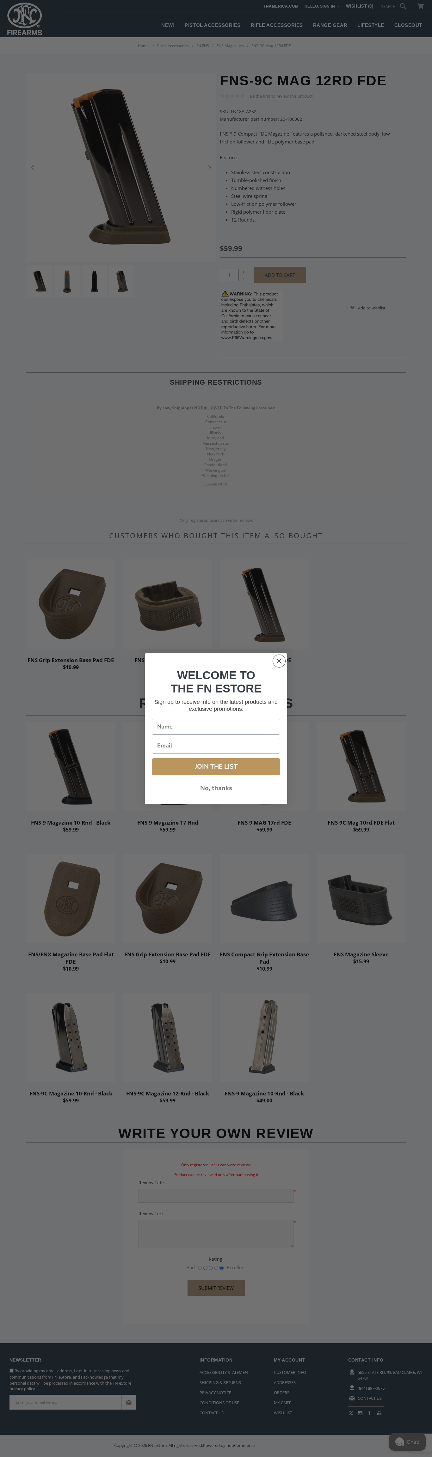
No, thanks (216, 788)
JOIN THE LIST (216, 766)
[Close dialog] (279, 661)
